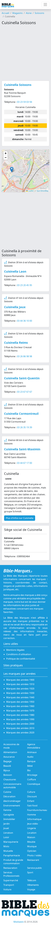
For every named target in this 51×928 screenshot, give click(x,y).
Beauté (7, 765)
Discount (32, 796)
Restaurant (33, 860)
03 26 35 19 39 (24, 427)
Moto (6, 846)
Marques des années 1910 (20, 684)
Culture (31, 791)
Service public (34, 867)
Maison (31, 837)
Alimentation (10, 752)
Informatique (34, 819)
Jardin (6, 823)
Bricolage (32, 774)
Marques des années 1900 (20, 679)
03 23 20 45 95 (24, 285)
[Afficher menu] (45, 4)
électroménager (12, 801)
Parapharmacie (11, 855)
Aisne (29, 13)
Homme (31, 814)
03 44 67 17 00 (24, 462)
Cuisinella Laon (15, 271)
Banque (31, 761)
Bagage (7, 761)
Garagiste (8, 814)
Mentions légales (15, 649)
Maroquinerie (10, 841)
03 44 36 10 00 (24, 320)
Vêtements (33, 884)
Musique (32, 846)
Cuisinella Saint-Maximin (22, 449)
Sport (30, 872)
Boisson (7, 774)
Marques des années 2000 (20, 723)
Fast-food (32, 805)
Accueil (5, 13)
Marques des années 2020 (20, 732)
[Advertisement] (25, 52)
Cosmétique (33, 784)
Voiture (7, 889)
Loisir (6, 837)
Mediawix (18, 921)
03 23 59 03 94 (24, 101)
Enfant (30, 801)
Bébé (30, 765)
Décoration (9, 796)
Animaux (32, 752)
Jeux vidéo (32, 823)
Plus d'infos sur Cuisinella (19, 518)
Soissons (39, 13)
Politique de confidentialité (20, 658)
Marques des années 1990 (20, 719)
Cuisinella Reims (16, 343)
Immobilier (9, 819)
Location (31, 832)
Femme (7, 810)
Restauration (10, 867)
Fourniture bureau (37, 810)
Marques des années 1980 (20, 715)
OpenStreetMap (42, 191)
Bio (29, 770)
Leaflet (30, 191)
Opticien (31, 850)
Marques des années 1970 (20, 710)
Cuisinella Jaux (15, 307)
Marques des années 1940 (20, 697)
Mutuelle (8, 850)
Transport (8, 884)
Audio (30, 756)
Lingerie (31, 828)
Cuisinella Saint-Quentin (22, 378)
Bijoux (6, 770)
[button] (11, 170)
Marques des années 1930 (20, 693)
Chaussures (9, 779)
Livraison (8, 832)
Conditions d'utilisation (18, 654)
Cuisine (7, 791)
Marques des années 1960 (20, 706)
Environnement (11, 805)
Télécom (31, 880)
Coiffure (31, 779)
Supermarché (10, 880)
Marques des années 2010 (20, 728)
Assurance (9, 756)
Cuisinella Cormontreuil (21, 414)
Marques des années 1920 (20, 688)
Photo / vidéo (34, 855)
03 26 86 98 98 (24, 356)
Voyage (31, 889)
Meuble (31, 841)
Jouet (6, 828)
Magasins (17, 13)
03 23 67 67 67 (24, 391)
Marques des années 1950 (20, 701)
